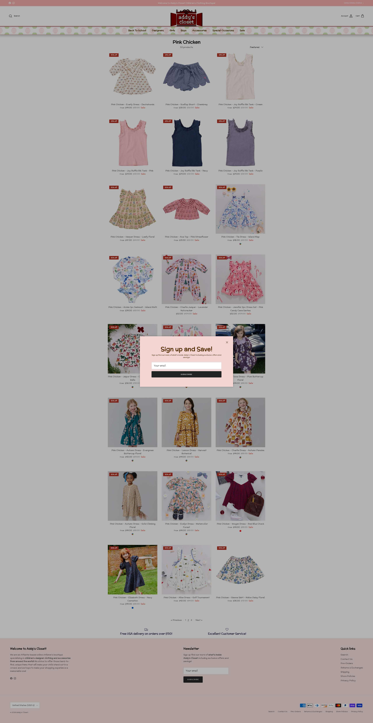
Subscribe (186, 374)
